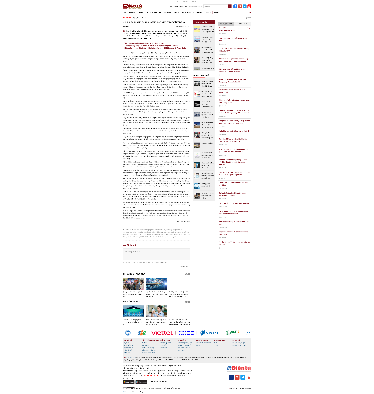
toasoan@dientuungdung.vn (176, 375)
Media (198, 345)
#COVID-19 (145, 234)
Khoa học (217, 12)
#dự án (157, 234)
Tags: (126, 230)
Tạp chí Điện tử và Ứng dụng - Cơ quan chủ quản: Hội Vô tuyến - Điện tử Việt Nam (152, 366)
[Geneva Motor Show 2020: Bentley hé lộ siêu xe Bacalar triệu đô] (204, 105)
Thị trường (181, 350)
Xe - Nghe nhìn (197, 12)
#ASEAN (143, 237)
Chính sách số (128, 348)
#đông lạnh (140, 232)
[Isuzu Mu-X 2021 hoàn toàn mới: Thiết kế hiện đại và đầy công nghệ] (204, 84)
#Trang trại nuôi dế (167, 232)
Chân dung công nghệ (239, 345)
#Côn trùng (136, 237)
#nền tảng (163, 234)
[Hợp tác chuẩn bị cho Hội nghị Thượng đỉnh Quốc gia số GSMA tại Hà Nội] (156, 288)
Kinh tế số (176, 12)
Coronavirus (176, 360)
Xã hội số (142, 12)
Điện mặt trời (170, 357)
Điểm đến (163, 345)
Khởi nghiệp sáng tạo (185, 343)
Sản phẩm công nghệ (154, 12)
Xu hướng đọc (226, 24)
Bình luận (243, 24)
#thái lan (177, 232)
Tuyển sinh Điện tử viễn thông (147, 360)
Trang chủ (125, 12)
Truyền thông (186, 12)
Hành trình (163, 348)
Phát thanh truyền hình (203, 343)
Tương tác (208, 12)
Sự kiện (126, 343)
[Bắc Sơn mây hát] (204, 146)
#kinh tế (151, 234)
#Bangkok (149, 237)
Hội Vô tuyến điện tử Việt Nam (146, 357)
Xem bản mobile (128, 379)
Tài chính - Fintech (184, 348)
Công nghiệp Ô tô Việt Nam (204, 357)
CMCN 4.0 (184, 360)
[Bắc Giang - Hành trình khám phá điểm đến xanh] (204, 40)
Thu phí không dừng (220, 357)
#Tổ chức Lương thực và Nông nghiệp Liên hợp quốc (145, 230)
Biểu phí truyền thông (195, 6)
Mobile (144, 343)
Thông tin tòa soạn (245, 388)
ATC (178, 1)
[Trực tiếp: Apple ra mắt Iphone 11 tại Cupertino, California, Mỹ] (204, 155)
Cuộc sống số (128, 345)
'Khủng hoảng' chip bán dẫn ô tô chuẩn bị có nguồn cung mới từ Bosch (151, 45)
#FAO (126, 232)
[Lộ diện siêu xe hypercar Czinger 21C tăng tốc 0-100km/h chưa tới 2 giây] (204, 115)
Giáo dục (127, 352)
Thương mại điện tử (184, 345)
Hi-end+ (216, 345)
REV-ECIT (185, 1)
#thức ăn (162, 237)
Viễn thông (145, 345)
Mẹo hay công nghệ (148, 352)
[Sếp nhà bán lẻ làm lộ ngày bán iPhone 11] (204, 166)
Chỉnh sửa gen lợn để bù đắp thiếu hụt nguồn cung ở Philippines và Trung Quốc (155, 48)
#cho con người (171, 237)
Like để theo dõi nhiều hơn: (159, 381)
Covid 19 (169, 360)
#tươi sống (132, 232)
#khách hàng (156, 232)
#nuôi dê (156, 237)
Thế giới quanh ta (147, 18)
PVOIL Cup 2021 (193, 360)
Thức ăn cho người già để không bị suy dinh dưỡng (144, 43)
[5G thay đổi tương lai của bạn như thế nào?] (204, 195)
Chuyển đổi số (132, 12)
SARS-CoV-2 (161, 360)
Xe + (215, 343)
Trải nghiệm (167, 12)
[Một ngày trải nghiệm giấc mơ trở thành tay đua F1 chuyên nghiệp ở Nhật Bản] (204, 136)
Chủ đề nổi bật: (131, 357)
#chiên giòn (148, 232)
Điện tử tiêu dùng (148, 348)
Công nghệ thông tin (149, 350)
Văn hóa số (128, 350)
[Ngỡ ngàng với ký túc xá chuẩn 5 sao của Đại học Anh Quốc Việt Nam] (204, 60)
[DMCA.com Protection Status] (129, 388)
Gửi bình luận (183, 267)
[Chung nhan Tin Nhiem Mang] (133, 392)
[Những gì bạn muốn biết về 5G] (204, 186)
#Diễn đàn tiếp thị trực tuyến (176, 234)
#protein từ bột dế (134, 234)
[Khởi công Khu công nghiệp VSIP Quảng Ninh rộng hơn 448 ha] (133, 315)
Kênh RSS (233, 388)
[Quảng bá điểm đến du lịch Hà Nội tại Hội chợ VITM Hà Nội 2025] (133, 288)
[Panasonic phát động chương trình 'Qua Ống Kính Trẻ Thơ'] (204, 30)
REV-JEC (194, 1)
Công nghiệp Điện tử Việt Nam (185, 357)
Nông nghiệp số (132, 360)
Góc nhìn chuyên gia (238, 343)
